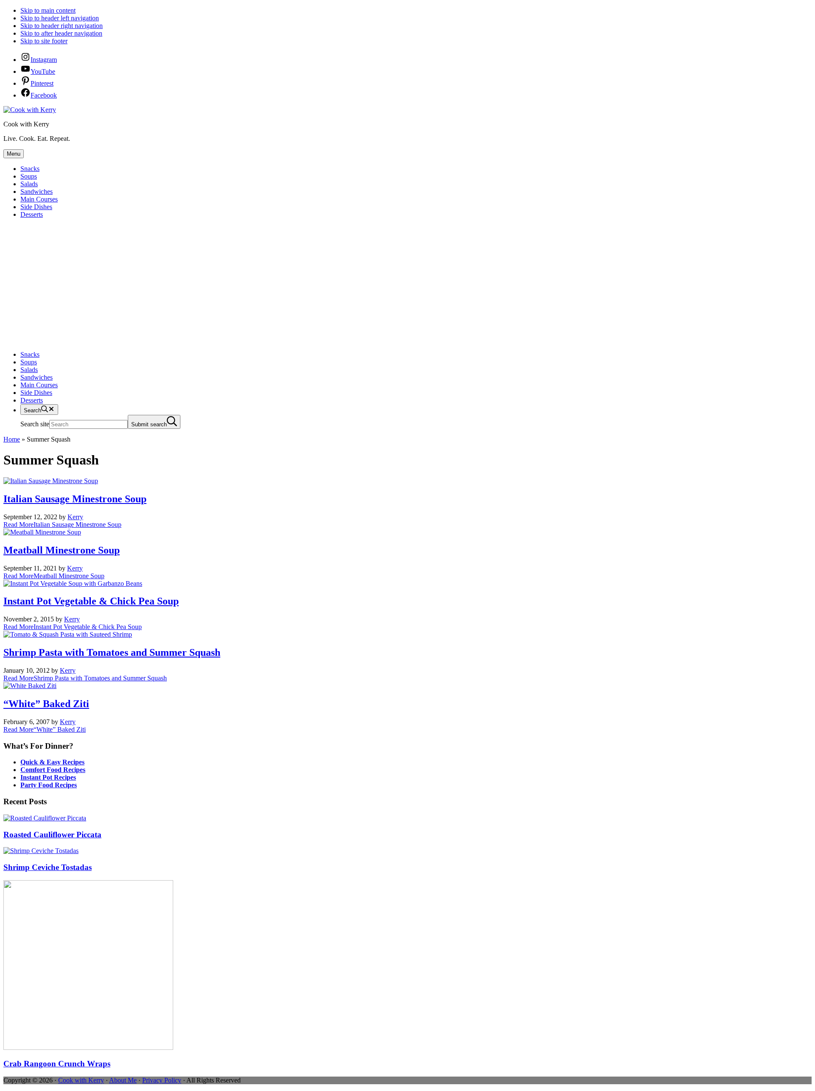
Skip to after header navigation (61, 33)
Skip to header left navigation (59, 18)
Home (11, 439)
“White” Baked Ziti (46, 703)
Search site (34, 424)
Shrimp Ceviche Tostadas (47, 867)
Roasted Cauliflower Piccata (52, 834)
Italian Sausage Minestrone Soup (74, 498)
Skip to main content (48, 10)
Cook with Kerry (81, 1080)
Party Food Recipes (48, 785)
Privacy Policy (161, 1080)
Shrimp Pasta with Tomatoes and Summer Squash (111, 652)
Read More (62, 524)
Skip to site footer (43, 41)
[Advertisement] (407, 284)
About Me (123, 1080)
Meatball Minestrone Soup (61, 550)
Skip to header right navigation (61, 25)
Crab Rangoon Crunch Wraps (56, 1063)
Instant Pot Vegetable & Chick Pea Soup (91, 601)
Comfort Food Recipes (52, 769)
